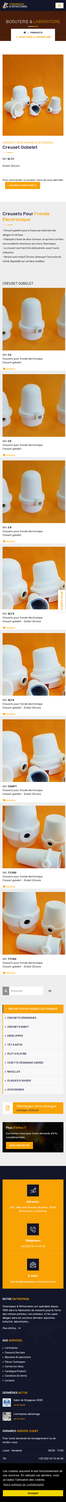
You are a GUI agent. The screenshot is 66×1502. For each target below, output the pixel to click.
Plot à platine (17, 1053)
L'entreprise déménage (27, 1414)
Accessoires (15, 1089)
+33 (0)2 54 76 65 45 (33, 1246)
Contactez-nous (14, 1366)
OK (49, 991)
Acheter (10, 368)
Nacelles (13, 1071)
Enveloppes (15, 1035)
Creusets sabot (18, 1026)
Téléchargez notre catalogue (36, 1108)
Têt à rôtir (14, 1044)
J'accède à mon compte (23, 185)
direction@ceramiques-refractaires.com (33, 1281)
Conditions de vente (15, 1375)
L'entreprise (11, 1347)
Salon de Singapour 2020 (28, 1400)
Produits (36, 32)
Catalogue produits (15, 1371)
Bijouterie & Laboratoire (17, 1357)
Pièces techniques (14, 1362)
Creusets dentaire (14, 1352)
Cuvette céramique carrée (25, 1062)
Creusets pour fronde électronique (33, 1009)
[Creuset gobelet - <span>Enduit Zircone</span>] (33, 94)
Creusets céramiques (21, 1018)
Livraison (9, 1380)
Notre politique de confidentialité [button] (23, 1484)
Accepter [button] (33, 1493)
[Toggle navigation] (59, 5)
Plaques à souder (19, 1080)
